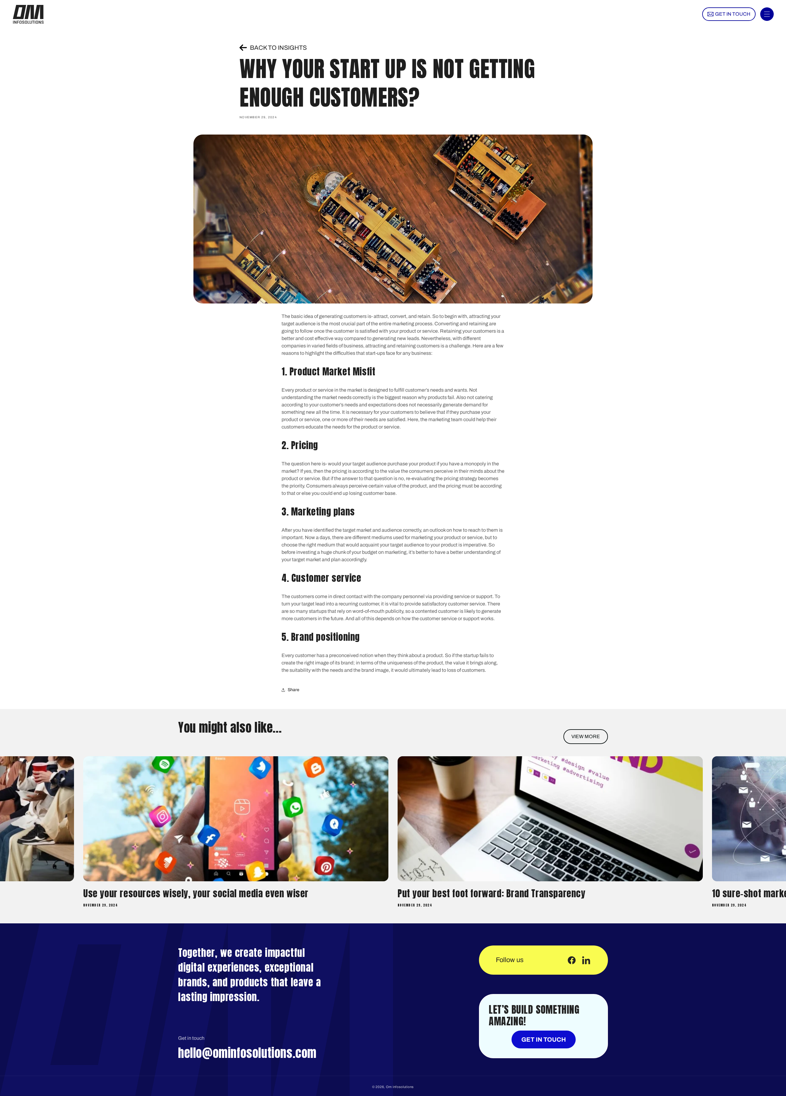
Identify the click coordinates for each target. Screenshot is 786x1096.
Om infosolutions (400, 1087)
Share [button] (293, 689)
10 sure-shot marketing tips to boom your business (498, 893)
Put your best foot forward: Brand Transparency (177, 893)
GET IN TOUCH (543, 1039)
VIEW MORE (585, 736)
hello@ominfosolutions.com (247, 1053)
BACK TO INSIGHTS (278, 47)
